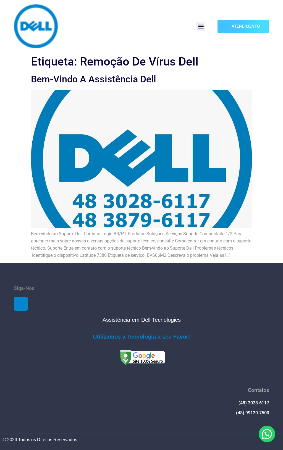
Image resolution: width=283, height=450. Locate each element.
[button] (200, 26)
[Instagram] (21, 304)
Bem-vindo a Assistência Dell (93, 79)
